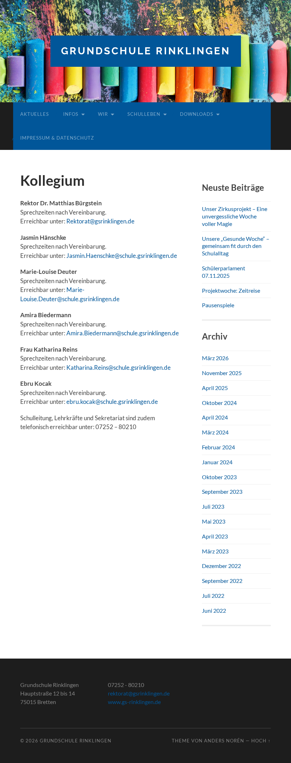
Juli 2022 (213, 595)
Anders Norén (224, 740)
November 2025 (222, 372)
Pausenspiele (218, 305)
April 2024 (215, 417)
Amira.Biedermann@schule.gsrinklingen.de (122, 333)
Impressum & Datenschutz (57, 138)
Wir (103, 114)
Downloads (196, 114)
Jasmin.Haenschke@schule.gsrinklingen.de (121, 255)
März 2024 (215, 432)
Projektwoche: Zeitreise (231, 290)
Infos (70, 114)
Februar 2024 (218, 447)
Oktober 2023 (219, 477)
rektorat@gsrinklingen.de (139, 693)
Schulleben (143, 114)
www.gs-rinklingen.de (134, 701)
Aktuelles (34, 114)
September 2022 (222, 580)
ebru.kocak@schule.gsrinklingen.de (112, 401)
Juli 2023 (213, 506)
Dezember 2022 (221, 565)
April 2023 (215, 536)
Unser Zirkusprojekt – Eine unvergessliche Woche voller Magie (234, 216)
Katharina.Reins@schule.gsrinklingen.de (118, 367)
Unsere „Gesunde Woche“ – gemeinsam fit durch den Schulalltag (235, 246)
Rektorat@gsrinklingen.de (100, 221)
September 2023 (222, 491)
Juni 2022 (214, 610)
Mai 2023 (213, 521)
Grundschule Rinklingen (145, 51)
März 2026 (215, 358)
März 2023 (215, 551)
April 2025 (215, 387)
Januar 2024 (217, 462)
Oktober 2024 (219, 402)
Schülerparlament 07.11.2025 (223, 272)
